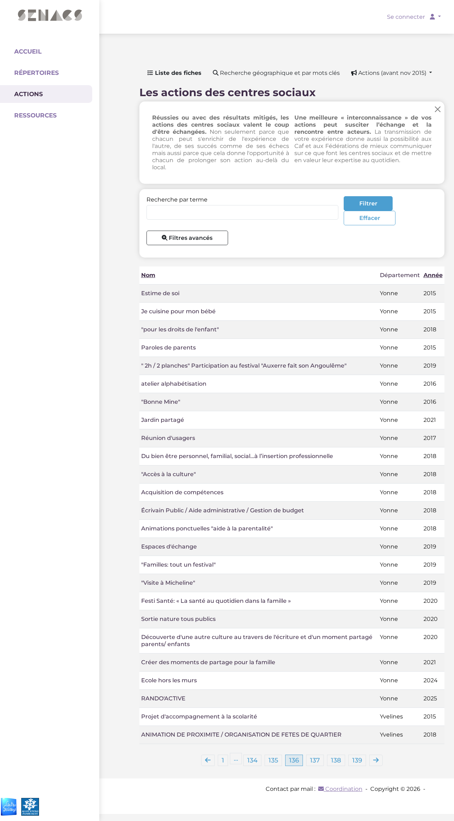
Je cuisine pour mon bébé (178, 311)
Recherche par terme (176, 199)
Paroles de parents (168, 347)
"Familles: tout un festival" (178, 564)
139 (357, 760)
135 (273, 760)
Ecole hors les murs (169, 680)
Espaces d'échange (169, 546)
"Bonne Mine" (160, 401)
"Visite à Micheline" (168, 582)
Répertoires (36, 72)
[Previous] (208, 760)
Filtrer (368, 203)
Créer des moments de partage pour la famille (208, 662)
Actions (28, 94)
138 (336, 760)
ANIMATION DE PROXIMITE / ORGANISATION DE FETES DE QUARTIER (241, 734)
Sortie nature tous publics (178, 619)
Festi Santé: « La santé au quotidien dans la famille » (216, 600)
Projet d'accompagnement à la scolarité (199, 716)
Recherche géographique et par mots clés (279, 73)
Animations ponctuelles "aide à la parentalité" (207, 528)
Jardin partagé (162, 420)
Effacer (369, 218)
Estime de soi (160, 293)
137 (315, 760)
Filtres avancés (189, 238)
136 (294, 760)
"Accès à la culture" (168, 474)
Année (433, 275)
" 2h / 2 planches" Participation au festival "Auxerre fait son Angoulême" (244, 365)
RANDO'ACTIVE (163, 698)
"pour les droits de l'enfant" (180, 329)
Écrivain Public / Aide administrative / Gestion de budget (222, 510)
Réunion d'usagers (168, 438)
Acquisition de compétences (182, 492)
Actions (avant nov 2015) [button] (392, 73)
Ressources (35, 115)
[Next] (376, 760)
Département (400, 275)
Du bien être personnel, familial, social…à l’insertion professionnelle (237, 456)
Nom (148, 275)
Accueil (27, 51)
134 (252, 760)
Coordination (343, 789)
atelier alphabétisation (173, 383)
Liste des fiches (177, 73)
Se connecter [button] (406, 16)
